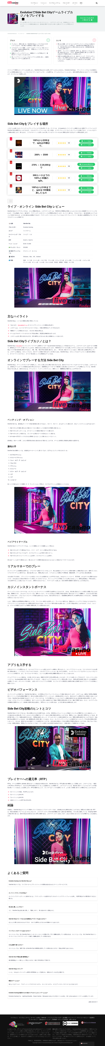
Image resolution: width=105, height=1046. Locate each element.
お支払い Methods (41, 1017)
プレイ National (87, 188)
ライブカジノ (14, 1017)
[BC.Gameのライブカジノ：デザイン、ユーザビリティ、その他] (19, 169)
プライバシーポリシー (82, 1017)
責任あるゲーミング (45, 1019)
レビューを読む (87, 145)
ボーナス (33, 1017)
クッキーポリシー (34, 1019)
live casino (19, 345)
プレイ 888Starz (87, 176)
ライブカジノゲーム (24, 1017)
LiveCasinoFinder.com (12, 33)
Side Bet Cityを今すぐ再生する (87, 19)
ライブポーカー (21, 33)
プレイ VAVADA (87, 153)
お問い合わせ (72, 1019)
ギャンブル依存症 (63, 1019)
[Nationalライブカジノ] (19, 192)
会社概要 (65, 1017)
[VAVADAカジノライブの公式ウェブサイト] (18, 157)
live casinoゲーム (22, 325)
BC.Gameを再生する (87, 164)
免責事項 (91, 1017)
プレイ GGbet (87, 141)
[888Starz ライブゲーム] (19, 180)
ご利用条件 (54, 1019)
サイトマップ (72, 1017)
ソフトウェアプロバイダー (54, 1017)
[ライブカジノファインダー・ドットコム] (13, 2)
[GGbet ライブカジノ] (19, 145)
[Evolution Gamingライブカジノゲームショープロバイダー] (23, 19)
